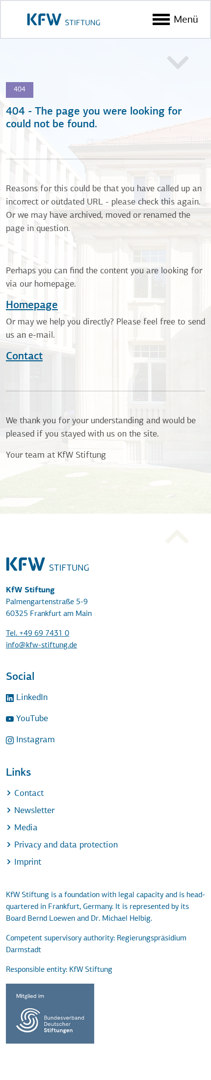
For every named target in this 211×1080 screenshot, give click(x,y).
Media (25, 828)
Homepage (32, 305)
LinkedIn (31, 698)
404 (20, 90)
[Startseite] (63, 19)
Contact (24, 356)
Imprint (26, 862)
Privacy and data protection (65, 845)
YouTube (31, 719)
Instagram (34, 740)
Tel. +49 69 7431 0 (37, 634)
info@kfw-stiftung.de (41, 645)
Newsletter (33, 811)
